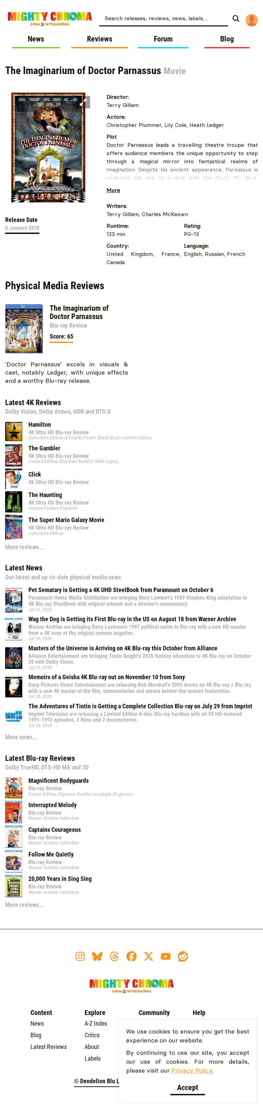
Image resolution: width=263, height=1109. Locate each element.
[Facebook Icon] (131, 956)
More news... (21, 737)
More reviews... (24, 547)
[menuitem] (171, 17)
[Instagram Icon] (80, 956)
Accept (187, 1087)
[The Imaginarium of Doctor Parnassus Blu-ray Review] (24, 328)
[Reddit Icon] (183, 956)
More (113, 190)
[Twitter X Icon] (148, 956)
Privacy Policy (191, 1070)
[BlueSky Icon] (97, 956)
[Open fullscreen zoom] (83, 102)
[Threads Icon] (114, 956)
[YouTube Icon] (166, 956)
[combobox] (163, 17)
